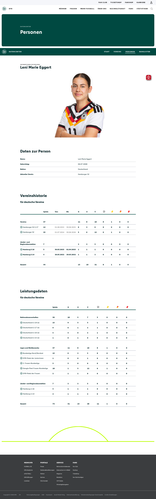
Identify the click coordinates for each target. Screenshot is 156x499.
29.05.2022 (71, 254)
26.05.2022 (59, 254)
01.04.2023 (71, 249)
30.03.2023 (59, 249)
